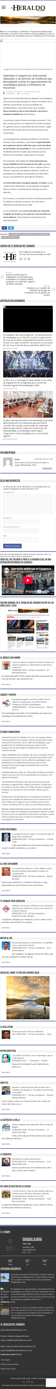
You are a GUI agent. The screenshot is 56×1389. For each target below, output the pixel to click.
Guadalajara (14, 31)
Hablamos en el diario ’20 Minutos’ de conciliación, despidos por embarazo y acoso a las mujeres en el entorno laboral (32, 908)
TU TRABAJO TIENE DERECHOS (12, 901)
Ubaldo (44, 1061)
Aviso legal (5, 1360)
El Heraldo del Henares (13, 92)
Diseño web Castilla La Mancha (33, 1378)
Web (5, 536)
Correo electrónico (11, 527)
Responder (47, 468)
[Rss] (24, 1382)
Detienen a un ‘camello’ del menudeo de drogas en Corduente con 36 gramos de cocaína (37, 290)
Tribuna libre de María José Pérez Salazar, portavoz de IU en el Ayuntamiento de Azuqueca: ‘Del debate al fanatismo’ (28, 775)
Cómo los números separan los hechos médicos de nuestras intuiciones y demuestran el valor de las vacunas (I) (33, 665)
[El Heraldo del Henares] (28, 7)
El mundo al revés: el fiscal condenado (27, 1031)
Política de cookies (8, 1369)
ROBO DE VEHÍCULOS (11, 237)
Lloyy (49, 1034)
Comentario (8, 492)
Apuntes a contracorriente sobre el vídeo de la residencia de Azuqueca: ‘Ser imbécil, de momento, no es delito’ (33, 1090)
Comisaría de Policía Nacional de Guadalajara (29, 234)
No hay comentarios (36, 670)
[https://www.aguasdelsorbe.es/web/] (28, 20)
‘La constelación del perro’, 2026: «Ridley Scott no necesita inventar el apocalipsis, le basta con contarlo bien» (32, 871)
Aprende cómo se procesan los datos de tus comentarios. (25, 555)
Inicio (4, 31)
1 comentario (25, 94)
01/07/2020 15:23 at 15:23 (43, 459)
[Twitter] (29, 1382)
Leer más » (6, 684)
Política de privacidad (9, 1364)
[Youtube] (32, 1382)
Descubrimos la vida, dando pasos (26, 1159)
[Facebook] (26, 1382)
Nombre (7, 518)
